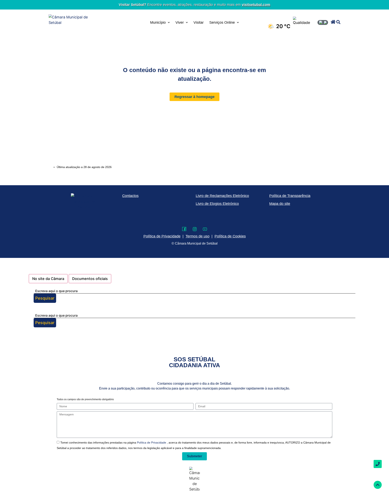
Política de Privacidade (152, 442)
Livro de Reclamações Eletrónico (222, 196)
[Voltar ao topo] (378, 485)
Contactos (130, 196)
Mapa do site (279, 204)
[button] (333, 21)
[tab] (48, 278)
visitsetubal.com (256, 5)
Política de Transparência (289, 196)
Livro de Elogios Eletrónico (217, 204)
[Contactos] (378, 464)
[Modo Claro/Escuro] (322, 22)
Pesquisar (45, 298)
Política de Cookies (230, 236)
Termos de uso (197, 236)
